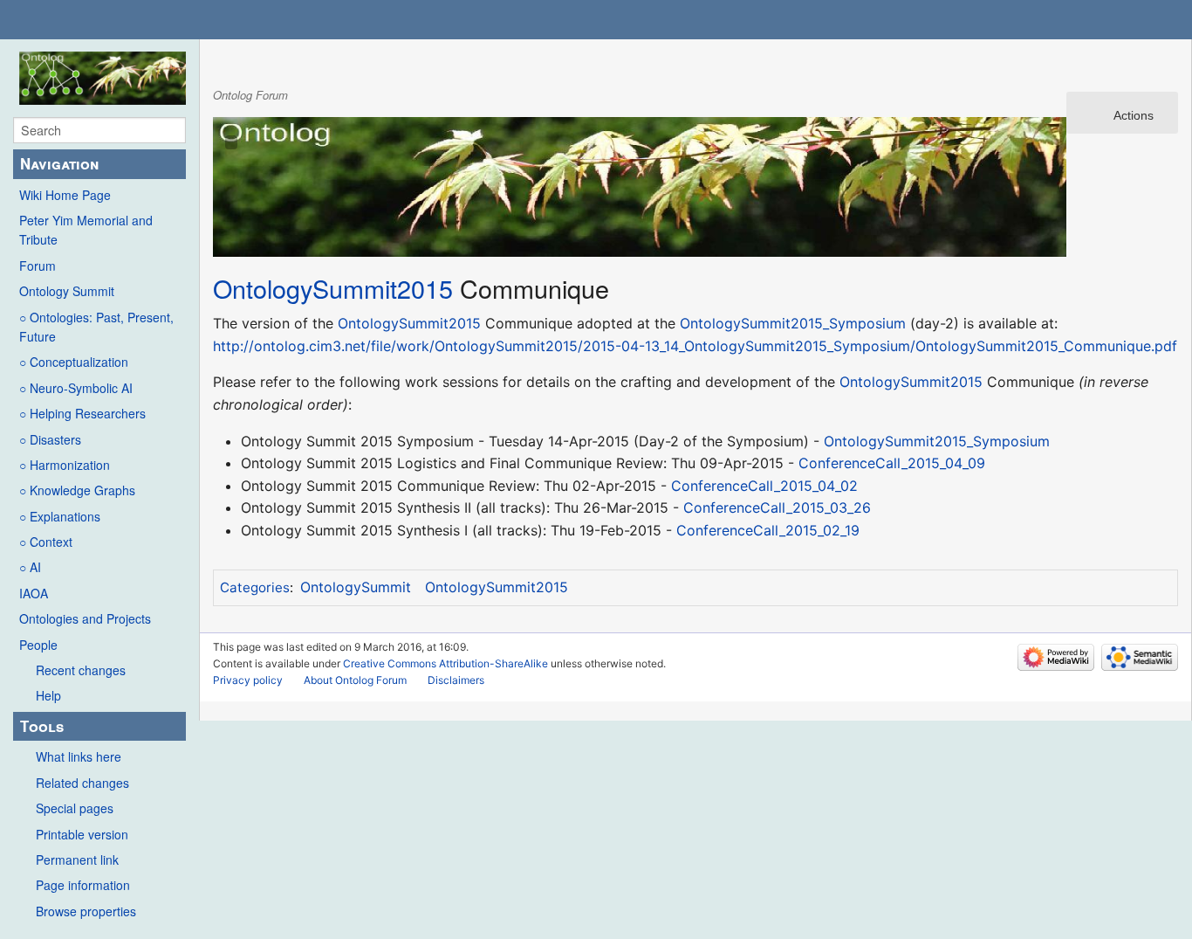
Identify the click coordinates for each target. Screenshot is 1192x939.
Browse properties (86, 911)
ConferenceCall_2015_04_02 (764, 485)
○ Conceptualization (73, 361)
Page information (83, 885)
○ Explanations (59, 516)
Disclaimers (456, 680)
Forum (37, 265)
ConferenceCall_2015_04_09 (891, 463)
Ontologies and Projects (85, 618)
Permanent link (77, 859)
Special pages (74, 808)
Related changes (82, 782)
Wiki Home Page (65, 195)
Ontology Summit (66, 291)
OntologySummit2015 (333, 288)
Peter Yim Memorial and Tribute (86, 229)
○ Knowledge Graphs (77, 490)
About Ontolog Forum (355, 680)
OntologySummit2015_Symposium (793, 323)
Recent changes (81, 670)
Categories (255, 587)
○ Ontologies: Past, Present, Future (96, 326)
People (38, 644)
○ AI (30, 567)
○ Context (45, 541)
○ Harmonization (64, 464)
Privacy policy (248, 680)
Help (48, 695)
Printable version (82, 834)
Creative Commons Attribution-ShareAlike (445, 663)
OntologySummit (355, 587)
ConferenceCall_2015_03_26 (777, 507)
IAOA (33, 593)
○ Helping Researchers (82, 413)
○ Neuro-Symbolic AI (76, 388)
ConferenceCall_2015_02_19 (768, 530)
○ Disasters (50, 439)
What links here (78, 756)
